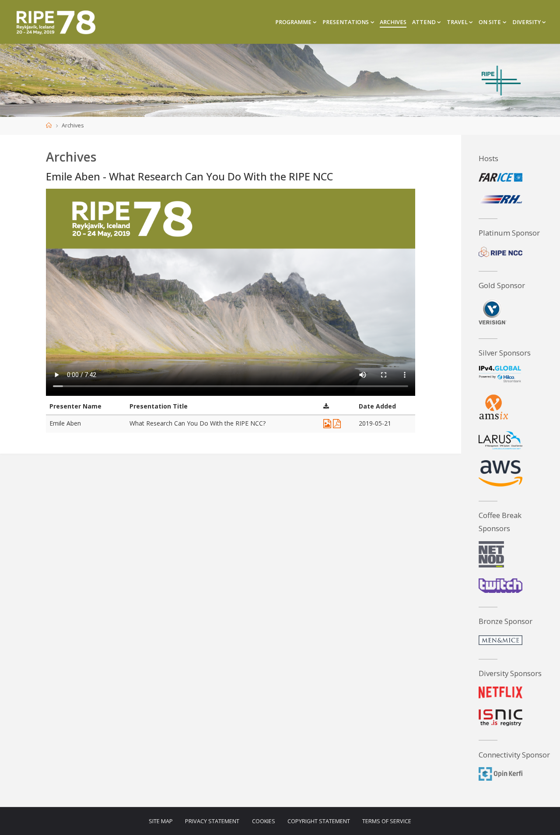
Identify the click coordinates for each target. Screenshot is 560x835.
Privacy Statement (212, 821)
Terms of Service (386, 821)
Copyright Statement (318, 821)
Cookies (263, 821)
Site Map (161, 821)
